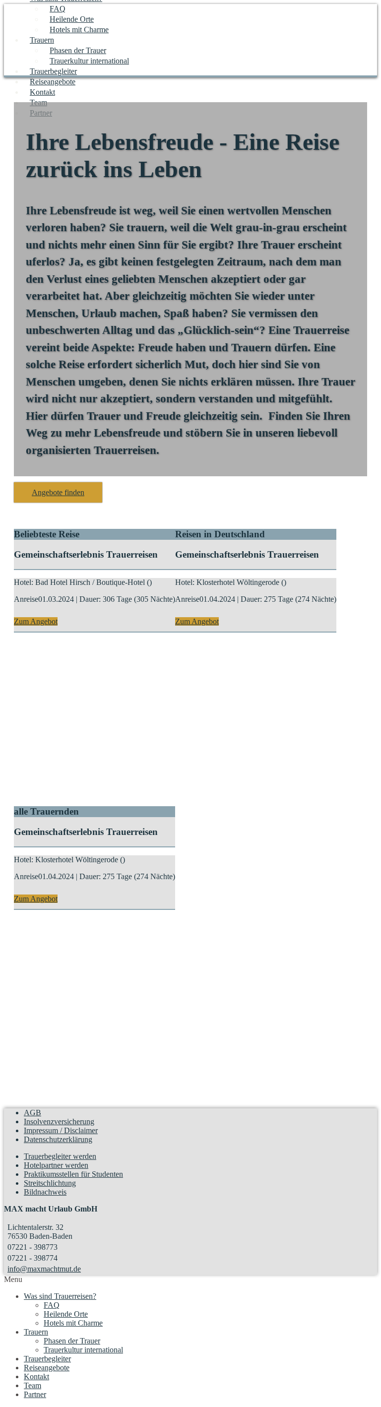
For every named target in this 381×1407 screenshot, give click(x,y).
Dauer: (90, 599)
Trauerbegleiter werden (60, 1156)
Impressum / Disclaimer (61, 1130)
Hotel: (23, 582)
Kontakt (42, 92)
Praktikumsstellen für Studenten (73, 1174)
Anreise (26, 599)
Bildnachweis (45, 1192)
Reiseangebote (52, 81)
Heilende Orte (72, 19)
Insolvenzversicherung (59, 1121)
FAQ (57, 8)
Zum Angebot (36, 621)
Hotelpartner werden (56, 1165)
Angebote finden (58, 492)
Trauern (42, 40)
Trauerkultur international (89, 61)
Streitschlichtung (50, 1183)
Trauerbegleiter (53, 71)
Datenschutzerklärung (58, 1139)
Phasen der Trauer (78, 50)
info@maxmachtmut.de (44, 1269)
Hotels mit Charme (79, 29)
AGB (32, 1112)
